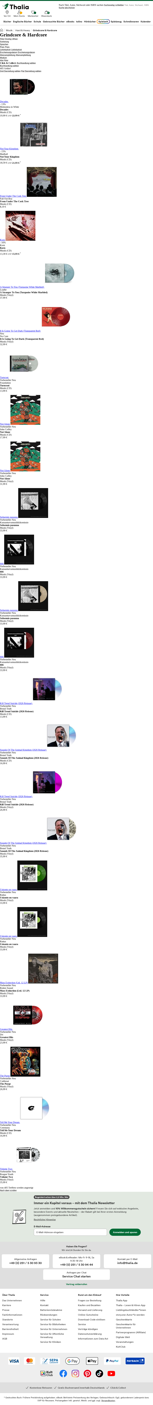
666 (2, 563)
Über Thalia (8, 1295)
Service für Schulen (50, 1319)
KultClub (120, 1346)
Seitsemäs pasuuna (9, 517)
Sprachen (4, 44)
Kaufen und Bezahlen (89, 1305)
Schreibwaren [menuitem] (131, 21)
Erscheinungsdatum (8, 52)
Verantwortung (10, 1324)
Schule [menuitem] (37, 21)
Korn (3, 240)
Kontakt (44, 1305)
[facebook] (63, 1374)
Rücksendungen (48, 1314)
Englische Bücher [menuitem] (22, 21)
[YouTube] (111, 1374)
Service (44, 1295)
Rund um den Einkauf (89, 1295)
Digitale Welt (123, 1337)
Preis (2, 47)
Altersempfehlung (7, 55)
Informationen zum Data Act (93, 1338)
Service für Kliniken (50, 1341)
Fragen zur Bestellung (89, 1300)
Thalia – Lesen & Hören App (130, 1305)
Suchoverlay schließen (114, 5)
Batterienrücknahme (51, 1309)
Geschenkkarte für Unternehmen (126, 1326)
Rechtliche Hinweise (45, 1219)
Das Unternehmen (12, 1300)
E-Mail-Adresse (42, 1226)
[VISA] (13, 1361)
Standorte (7, 1319)
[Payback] (135, 1361)
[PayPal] (112, 1361)
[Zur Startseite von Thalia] (17, 6)
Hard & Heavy (22, 30)
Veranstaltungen (125, 1341)
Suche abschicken (67, 8)
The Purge (5, 1075)
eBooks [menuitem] (70, 21)
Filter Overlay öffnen (9, 39)
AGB (4, 1338)
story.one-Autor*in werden (130, 1314)
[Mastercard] (29, 1361)
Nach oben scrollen (8, 1190)
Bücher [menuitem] (7, 21)
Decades (4, 101)
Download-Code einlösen (91, 1319)
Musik (9, 30)
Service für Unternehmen (53, 1329)
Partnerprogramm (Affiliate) (131, 1332)
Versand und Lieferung (90, 1309)
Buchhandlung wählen (26, 63)
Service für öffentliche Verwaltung (52, 1335)
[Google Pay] (72, 1361)
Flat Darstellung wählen (31, 71)
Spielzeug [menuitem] (116, 21)
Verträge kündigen (88, 1329)
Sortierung (4, 42)
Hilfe (42, 1300)
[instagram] (75, 1374)
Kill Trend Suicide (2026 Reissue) (16, 703)
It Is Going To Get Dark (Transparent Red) (20, 331)
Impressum (8, 1333)
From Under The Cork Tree (13, 196)
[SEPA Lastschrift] (50, 1361)
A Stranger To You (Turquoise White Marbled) (22, 287)
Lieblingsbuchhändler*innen (131, 1309)
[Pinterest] (87, 1374)
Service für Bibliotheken (53, 1324)
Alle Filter (4, 60)
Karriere (6, 1305)
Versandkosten (108, 1400)
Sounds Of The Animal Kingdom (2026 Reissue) (23, 750)
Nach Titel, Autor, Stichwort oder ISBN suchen (81, 5)
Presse (5, 1309)
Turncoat (4, 377)
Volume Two (6, 1169)
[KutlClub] (46, 1374)
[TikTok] (99, 1374)
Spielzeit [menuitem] (103, 21)
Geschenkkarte (124, 1319)
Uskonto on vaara (8, 889)
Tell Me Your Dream (10, 1122)
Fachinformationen (12, 1314)
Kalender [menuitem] (146, 21)
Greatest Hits (6, 1029)
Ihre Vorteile (122, 1295)
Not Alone (5, 424)
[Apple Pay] (91, 1361)
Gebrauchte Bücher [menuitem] (54, 21)
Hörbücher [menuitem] (90, 21)
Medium (3, 58)
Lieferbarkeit (5, 50)
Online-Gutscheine (88, 1314)
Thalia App (121, 1300)
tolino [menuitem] (79, 21)
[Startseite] (1, 29)
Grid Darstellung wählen (10, 71)
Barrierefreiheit (10, 1329)
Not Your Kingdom (9, 148)
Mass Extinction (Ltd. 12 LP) (14, 982)
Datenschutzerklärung (90, 1333)
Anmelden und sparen (125, 1232)
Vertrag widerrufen (76, 1284)
